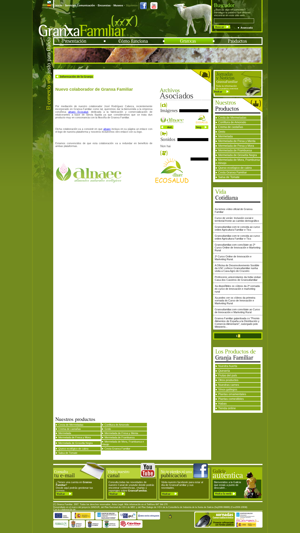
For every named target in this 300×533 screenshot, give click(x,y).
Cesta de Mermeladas (232, 117)
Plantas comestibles (231, 399)
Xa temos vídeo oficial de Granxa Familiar (233, 210)
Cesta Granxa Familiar (232, 172)
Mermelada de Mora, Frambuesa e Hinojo (238, 161)
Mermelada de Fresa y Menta (236, 141)
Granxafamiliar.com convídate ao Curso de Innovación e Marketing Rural (237, 311)
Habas (222, 403)
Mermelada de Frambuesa (235, 150)
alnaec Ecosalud (78, 111)
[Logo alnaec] (184, 122)
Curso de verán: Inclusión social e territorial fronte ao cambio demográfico (237, 219)
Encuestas (104, 5)
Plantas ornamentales (232, 394)
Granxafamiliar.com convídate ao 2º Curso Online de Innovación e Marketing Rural (237, 247)
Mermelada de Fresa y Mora (236, 145)
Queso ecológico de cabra (235, 167)
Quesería (224, 370)
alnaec (107, 129)
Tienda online (227, 408)
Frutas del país (227, 375)
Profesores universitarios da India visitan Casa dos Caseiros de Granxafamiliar (238, 278)
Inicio (58, 5)
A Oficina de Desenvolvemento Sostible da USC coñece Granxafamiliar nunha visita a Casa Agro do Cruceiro (237, 268)
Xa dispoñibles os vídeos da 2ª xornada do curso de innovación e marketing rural (237, 289)
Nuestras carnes (228, 385)
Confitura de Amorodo (232, 122)
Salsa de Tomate (229, 177)
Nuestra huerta (227, 366)
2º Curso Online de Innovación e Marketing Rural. (233, 258)
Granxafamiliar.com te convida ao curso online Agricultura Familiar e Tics (237, 228)
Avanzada (246, 27)
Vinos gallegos (227, 389)
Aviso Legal (117, 504)
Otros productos (228, 380)
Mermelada (225, 136)
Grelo (221, 131)
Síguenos (132, 5)
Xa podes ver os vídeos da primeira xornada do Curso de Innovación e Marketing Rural (235, 300)
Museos (118, 5)
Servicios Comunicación (80, 5)
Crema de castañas (230, 127)
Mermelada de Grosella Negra (237, 155)
